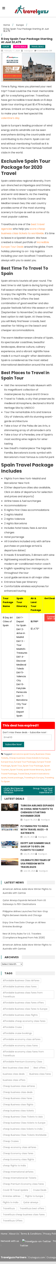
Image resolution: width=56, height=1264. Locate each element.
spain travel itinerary (33, 769)
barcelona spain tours (23, 754)
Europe (6, 46)
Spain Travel (16, 769)
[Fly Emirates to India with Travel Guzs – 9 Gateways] (9, 827)
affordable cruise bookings (17, 1033)
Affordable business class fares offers (23, 1002)
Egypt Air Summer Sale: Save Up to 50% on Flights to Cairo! (36, 846)
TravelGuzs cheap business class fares (24, 1214)
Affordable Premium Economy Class (22, 1061)
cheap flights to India (14, 1165)
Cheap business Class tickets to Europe (29, 757)
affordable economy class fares (20, 1045)
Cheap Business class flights (18, 1104)
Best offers (39, 1067)
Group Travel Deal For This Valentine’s (42, 790)
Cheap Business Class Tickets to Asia (23, 1116)
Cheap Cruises (11, 1141)
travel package (15, 777)
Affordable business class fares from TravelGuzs (23, 994)
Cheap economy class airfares (19, 1147)
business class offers (14, 1080)
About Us (14, 1233)
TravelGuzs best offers (32, 1208)
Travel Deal (23, 773)
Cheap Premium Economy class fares (23, 1184)
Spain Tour (16, 765)
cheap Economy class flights (18, 1159)
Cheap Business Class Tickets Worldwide (25, 1135)
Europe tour (7, 761)
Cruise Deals (39, 1190)
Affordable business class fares (20, 986)
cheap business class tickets (18, 1110)
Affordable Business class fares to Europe (25, 1008)
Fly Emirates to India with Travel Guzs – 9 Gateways (34, 829)
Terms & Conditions (31, 1233)
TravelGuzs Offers (12, 1220)
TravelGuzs (9, 1208)
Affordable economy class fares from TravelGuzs (23, 1053)
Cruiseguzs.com (36, 1257)
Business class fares (40, 1074)
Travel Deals (37, 46)
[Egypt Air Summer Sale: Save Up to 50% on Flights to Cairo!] (9, 844)
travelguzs (28, 50)
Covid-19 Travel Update (15, 1190)
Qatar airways (30, 1202)
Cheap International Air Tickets (19, 1177)
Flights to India (10, 1202)
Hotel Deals (20, 46)
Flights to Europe (34, 1196)
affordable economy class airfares (21, 1039)
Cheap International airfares (18, 1171)
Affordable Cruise (12, 1027)
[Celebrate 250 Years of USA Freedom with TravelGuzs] (9, 861)
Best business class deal (16, 1067)
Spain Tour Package (33, 765)
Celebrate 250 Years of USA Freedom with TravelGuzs (36, 863)
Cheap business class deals (18, 1092)
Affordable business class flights (20, 1015)
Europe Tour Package (25, 761)
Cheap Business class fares (17, 1098)
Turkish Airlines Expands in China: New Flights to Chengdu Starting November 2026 (37, 810)
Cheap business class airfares (19, 1086)
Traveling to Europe (34, 777)
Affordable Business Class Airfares (21, 980)
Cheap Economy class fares (18, 1153)
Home (4, 1233)
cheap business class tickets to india (22, 1128)
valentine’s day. (10, 118)
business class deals (14, 1074)
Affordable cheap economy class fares (24, 1021)
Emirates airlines (11, 1196)
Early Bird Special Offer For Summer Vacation (13, 790)
